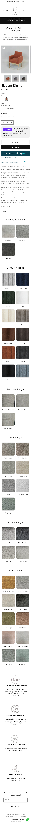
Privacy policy (22, 816)
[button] (3, 10)
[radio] (6, 99)
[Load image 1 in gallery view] (7, 78)
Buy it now (15, 147)
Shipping (3, 116)
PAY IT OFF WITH (10, 153)
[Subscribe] (25, 800)
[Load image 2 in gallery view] (15, 78)
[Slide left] (2, 79)
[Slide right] (29, 79)
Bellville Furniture (14, 814)
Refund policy (13, 816)
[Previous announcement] (3, 21)
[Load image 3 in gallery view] (23, 78)
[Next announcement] (28, 21)
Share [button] (5, 211)
